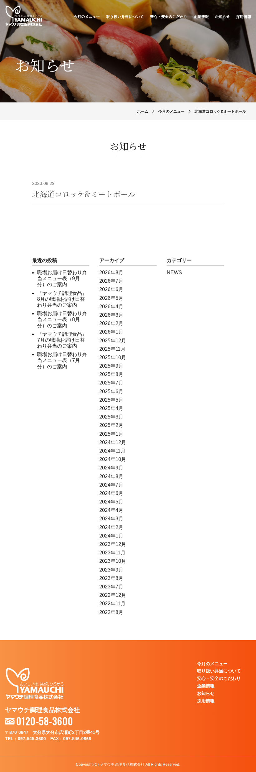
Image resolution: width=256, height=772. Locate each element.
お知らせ (222, 16)
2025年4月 (111, 408)
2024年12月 (112, 442)
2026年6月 (111, 289)
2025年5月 (111, 400)
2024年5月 (111, 501)
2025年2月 (111, 425)
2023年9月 (111, 569)
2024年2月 (111, 527)
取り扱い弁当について (125, 16)
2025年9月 (111, 366)
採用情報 (243, 16)
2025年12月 (112, 340)
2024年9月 (111, 467)
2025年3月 (111, 416)
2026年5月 (111, 298)
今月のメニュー (87, 16)
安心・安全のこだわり (168, 16)
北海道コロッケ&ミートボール (83, 193)
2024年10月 (112, 459)
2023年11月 (112, 552)
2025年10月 (112, 357)
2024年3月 (111, 518)
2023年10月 (112, 561)
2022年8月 (111, 612)
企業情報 (201, 16)
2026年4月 (111, 306)
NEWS (174, 272)
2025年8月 (111, 374)
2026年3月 (111, 315)
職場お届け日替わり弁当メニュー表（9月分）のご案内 (62, 278)
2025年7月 (111, 382)
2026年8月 (111, 272)
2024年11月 (112, 450)
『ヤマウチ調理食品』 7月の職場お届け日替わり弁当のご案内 (62, 340)
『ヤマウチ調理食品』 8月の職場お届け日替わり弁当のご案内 (62, 299)
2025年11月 (112, 349)
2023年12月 (112, 544)
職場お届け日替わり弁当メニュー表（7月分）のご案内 (62, 360)
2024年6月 (111, 493)
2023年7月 (111, 586)
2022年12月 (112, 595)
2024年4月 (111, 510)
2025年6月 (111, 391)
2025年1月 (111, 434)
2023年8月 (111, 578)
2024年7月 (111, 484)
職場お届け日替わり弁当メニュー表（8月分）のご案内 (62, 319)
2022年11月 (112, 603)
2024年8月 (111, 476)
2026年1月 (111, 331)
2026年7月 (111, 281)
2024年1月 (111, 535)
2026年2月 (111, 323)
